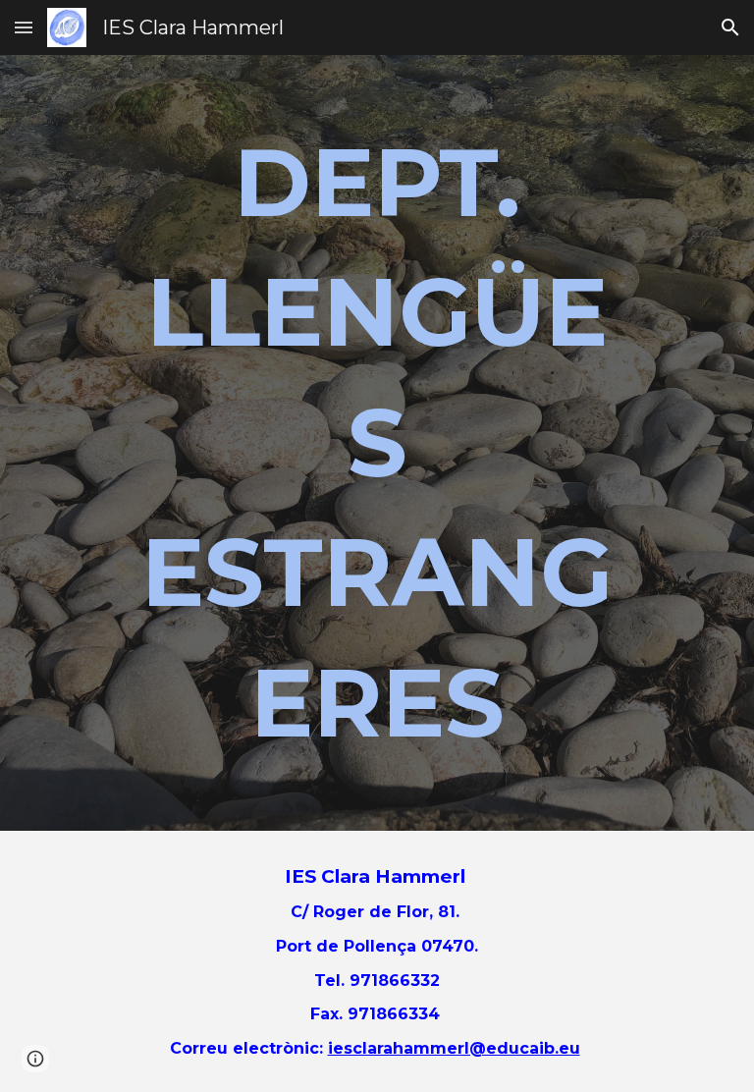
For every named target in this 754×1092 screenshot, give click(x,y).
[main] (376, 443)
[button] (23, 27)
